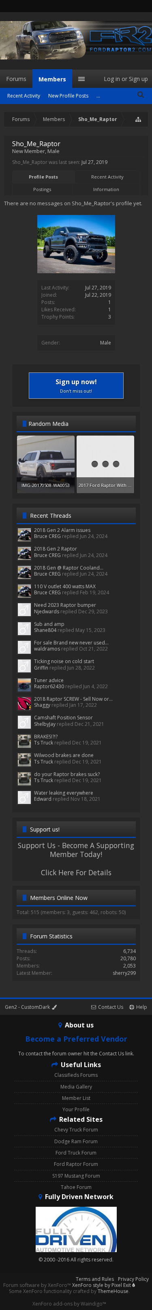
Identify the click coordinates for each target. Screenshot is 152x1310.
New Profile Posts (68, 95)
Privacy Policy (133, 1279)
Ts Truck (43, 742)
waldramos (47, 648)
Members (52, 79)
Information (106, 189)
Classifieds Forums (76, 1075)
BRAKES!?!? (46, 736)
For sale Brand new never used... (71, 642)
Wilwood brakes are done (64, 755)
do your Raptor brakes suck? (67, 774)
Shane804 (45, 630)
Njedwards (46, 611)
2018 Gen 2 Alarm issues (62, 530)
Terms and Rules (95, 1279)
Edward (42, 798)
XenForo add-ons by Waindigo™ (69, 1303)
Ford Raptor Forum (76, 1164)
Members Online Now (59, 898)
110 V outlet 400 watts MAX (65, 586)
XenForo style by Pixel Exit (102, 1285)
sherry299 (124, 973)
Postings (42, 189)
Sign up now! (76, 385)
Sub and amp (49, 624)
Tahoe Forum (76, 1187)
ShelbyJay (45, 724)
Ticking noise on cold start (64, 661)
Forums (16, 79)
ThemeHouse (113, 1291)
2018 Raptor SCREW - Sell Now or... (73, 698)
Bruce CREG (47, 536)
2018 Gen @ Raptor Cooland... (68, 567)
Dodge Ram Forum (76, 1141)
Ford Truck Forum (76, 1152)
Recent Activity (107, 177)
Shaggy (42, 705)
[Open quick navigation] (138, 119)
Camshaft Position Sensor (63, 717)
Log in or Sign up (126, 79)
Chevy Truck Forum (76, 1129)
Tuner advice (49, 680)
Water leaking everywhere (63, 792)
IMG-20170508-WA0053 (45, 485)
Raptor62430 (49, 686)
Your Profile (76, 1109)
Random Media (48, 423)
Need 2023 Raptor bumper (65, 605)
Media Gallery (76, 1086)
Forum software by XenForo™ (37, 1285)
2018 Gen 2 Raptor (55, 548)
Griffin (41, 667)
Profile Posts (43, 177)
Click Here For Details (76, 872)
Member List (76, 1098)
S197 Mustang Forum (76, 1175)
